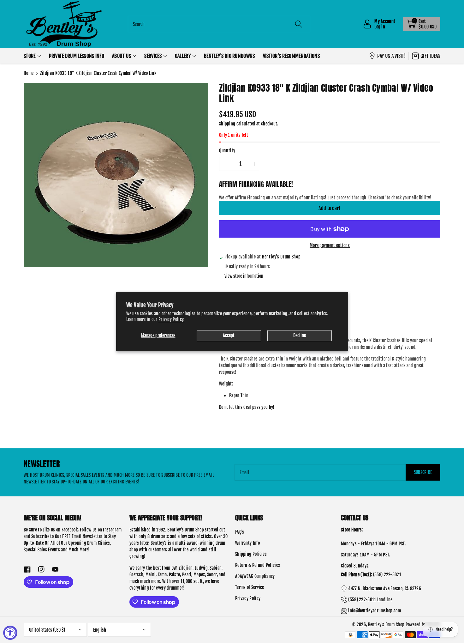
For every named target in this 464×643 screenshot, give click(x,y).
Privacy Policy (247, 598)
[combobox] (219, 24)
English (99, 630)
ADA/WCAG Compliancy (255, 576)
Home (28, 73)
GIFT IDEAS (430, 56)
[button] (422, 24)
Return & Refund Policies (257, 565)
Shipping (227, 123)
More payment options (330, 245)
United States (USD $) (47, 630)
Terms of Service (249, 587)
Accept (229, 335)
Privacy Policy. (171, 319)
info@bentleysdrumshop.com (374, 610)
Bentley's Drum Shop (386, 624)
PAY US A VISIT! (391, 56)
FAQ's (239, 532)
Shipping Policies (251, 554)
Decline (299, 335)
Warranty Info (247, 543)
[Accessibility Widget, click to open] (10, 633)
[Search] (299, 24)
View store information (243, 276)
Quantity (227, 150)
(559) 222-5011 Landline (370, 599)
